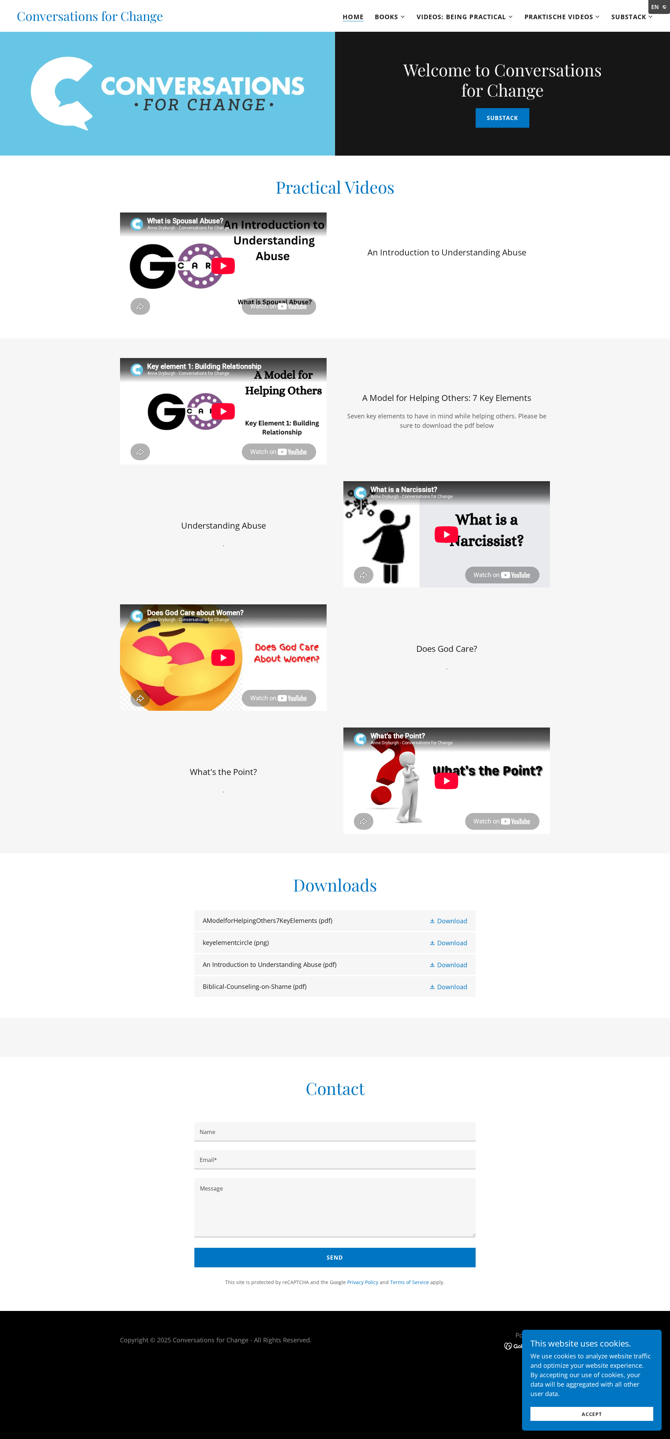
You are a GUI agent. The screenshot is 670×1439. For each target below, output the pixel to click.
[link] (90, 18)
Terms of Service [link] (409, 1282)
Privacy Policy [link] (362, 1282)
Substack (502, 118)
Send (335, 1257)
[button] (390, 17)
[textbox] (334, 1132)
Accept (592, 1414)
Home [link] (353, 17)
